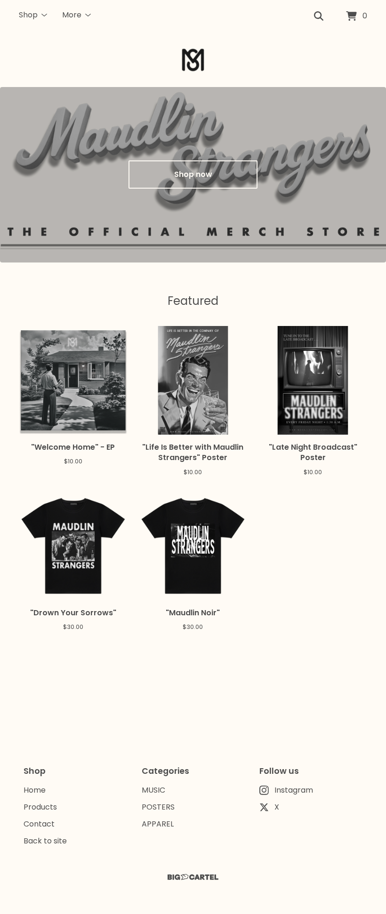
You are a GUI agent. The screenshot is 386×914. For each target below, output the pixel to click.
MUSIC (153, 790)
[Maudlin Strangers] (193, 60)
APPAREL (158, 824)
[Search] (318, 16)
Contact (39, 824)
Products (40, 807)
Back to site (45, 840)
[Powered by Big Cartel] (193, 877)
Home (35, 790)
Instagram (293, 790)
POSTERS (158, 807)
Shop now (193, 174)
